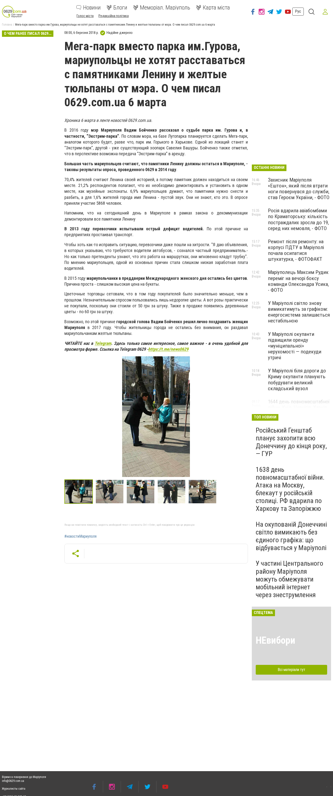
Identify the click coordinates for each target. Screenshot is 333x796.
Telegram (103, 343)
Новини (92, 7)
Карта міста (216, 7)
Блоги (120, 7)
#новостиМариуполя (80, 536)
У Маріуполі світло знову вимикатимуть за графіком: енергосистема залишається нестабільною (299, 312)
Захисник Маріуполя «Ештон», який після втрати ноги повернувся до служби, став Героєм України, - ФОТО (298, 188)
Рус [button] (298, 11)
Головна (7, 24)
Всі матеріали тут (291, 669)
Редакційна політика (113, 16)
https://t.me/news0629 (168, 349)
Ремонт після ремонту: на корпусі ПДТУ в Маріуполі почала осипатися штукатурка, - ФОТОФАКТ (296, 250)
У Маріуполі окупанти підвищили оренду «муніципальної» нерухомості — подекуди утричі (294, 346)
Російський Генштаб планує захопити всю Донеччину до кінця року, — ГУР (291, 442)
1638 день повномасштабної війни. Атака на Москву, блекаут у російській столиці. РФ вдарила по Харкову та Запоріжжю (290, 489)
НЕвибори (275, 640)
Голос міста (85, 16)
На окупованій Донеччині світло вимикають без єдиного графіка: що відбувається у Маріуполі (291, 536)
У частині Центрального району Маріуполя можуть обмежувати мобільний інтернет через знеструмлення (289, 579)
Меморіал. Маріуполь (165, 7)
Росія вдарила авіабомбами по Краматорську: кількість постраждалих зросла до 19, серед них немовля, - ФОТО (298, 219)
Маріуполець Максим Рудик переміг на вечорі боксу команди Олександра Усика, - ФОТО (298, 281)
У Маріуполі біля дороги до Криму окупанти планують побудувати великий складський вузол (297, 379)
